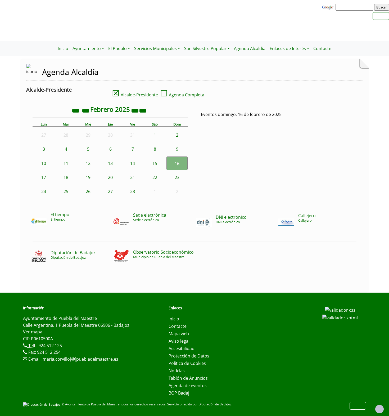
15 (154, 163)
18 (66, 177)
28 (132, 191)
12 (88, 163)
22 (154, 177)
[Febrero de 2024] (76, 110)
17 (43, 177)
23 (177, 177)
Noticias (177, 371)
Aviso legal (179, 341)
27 (110, 191)
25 (66, 191)
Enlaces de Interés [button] (288, 48)
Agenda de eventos (188, 385)
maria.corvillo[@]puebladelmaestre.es (80, 359)
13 (110, 163)
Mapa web (179, 334)
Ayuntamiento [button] (87, 48)
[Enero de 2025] (86, 110)
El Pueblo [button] (117, 48)
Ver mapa (32, 332)
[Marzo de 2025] (142, 110)
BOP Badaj (179, 393)
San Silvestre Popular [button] (205, 48)
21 (132, 177)
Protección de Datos (189, 356)
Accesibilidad (182, 348)
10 (43, 163)
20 (110, 177)
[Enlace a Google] (328, 7)
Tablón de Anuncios (188, 378)
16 (177, 163)
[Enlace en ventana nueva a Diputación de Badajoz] (42, 404)
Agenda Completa (182, 95)
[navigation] (355, 7)
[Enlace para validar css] (340, 309)
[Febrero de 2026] (135, 110)
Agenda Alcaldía (249, 48)
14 (132, 163)
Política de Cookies (187, 363)
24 (43, 191)
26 (88, 191)
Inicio (63, 48)
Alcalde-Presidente (135, 95)
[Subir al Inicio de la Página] (379, 409)
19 (88, 177)
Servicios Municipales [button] (155, 48)
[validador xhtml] (340, 317)
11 (66, 163)
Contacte (322, 48)
